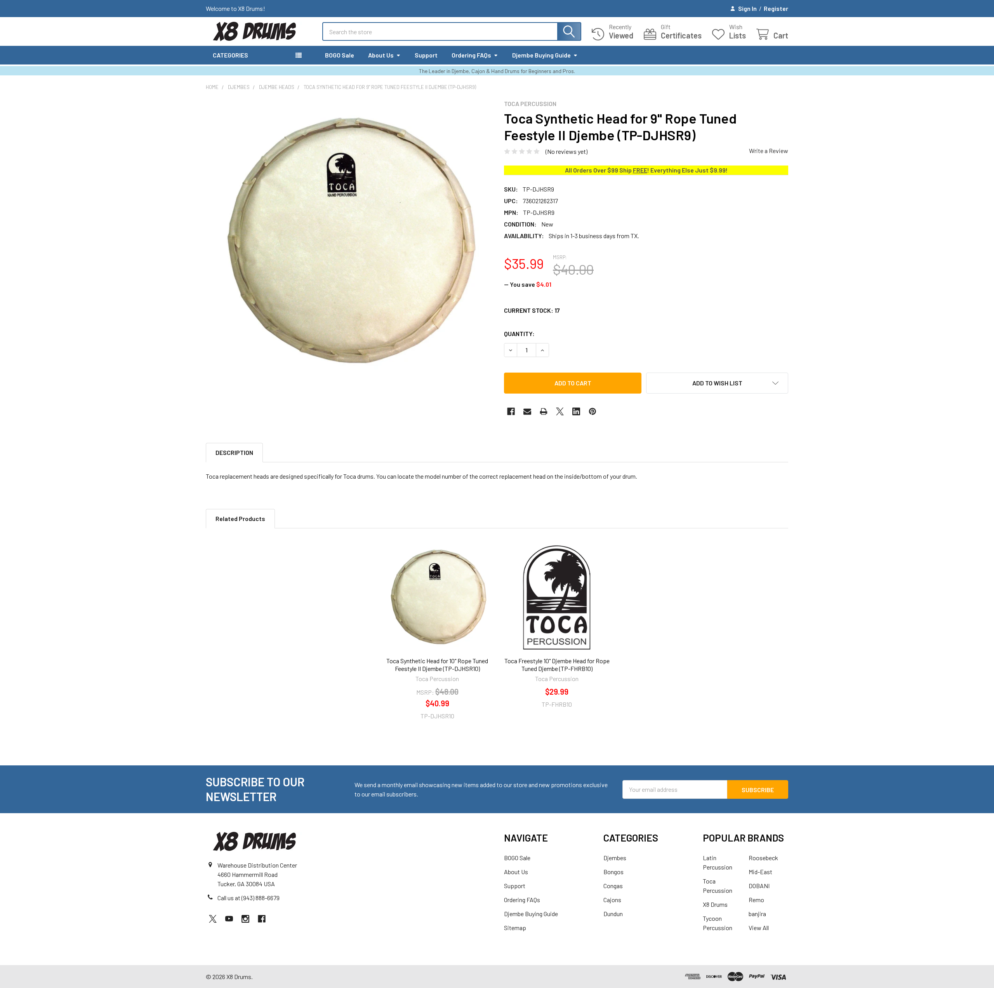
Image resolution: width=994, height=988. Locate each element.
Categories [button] (230, 55)
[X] (560, 411)
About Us (381, 55)
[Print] (544, 411)
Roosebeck (763, 857)
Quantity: (519, 333)
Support (426, 55)
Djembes (614, 857)
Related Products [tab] (240, 518)
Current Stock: (532, 310)
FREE (640, 170)
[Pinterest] (593, 411)
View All (759, 927)
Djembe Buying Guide (541, 55)
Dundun (613, 913)
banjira (757, 913)
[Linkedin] (576, 411)
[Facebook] (511, 411)
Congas (613, 885)
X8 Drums (715, 904)
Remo (756, 899)
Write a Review (768, 150)
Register (776, 8)
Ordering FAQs (471, 55)
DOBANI (759, 885)
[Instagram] (245, 919)
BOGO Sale (339, 55)
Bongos (613, 871)
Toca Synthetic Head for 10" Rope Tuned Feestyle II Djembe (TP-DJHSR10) (437, 664)
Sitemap (515, 927)
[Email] (527, 411)
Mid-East (760, 871)
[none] (348, 242)
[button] (717, 383)
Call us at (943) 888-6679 (248, 897)
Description (234, 452)
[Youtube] (229, 919)
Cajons (612, 899)
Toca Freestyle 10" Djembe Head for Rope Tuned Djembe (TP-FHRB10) (557, 664)
